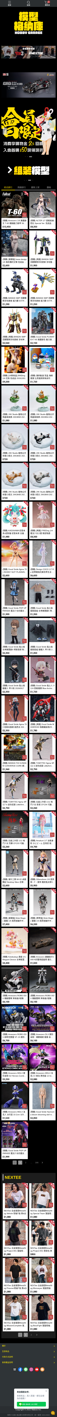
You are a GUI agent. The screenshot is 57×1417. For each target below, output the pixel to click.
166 (36, 1162)
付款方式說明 (7, 1357)
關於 (4, 1346)
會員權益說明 (7, 1362)
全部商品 (5, 1351)
